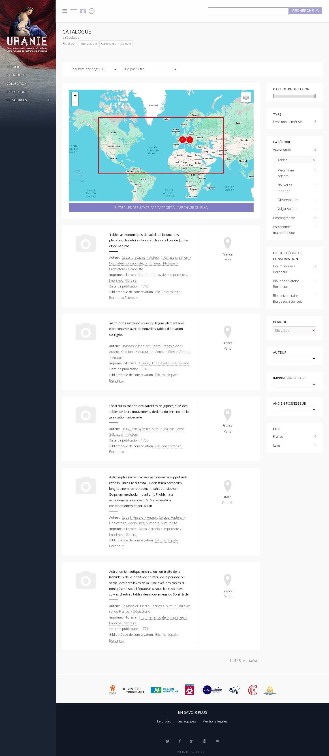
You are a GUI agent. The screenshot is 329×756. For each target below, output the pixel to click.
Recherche (303, 11)
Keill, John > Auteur (134, 351)
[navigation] (28, 409)
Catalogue (16, 75)
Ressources (16, 100)
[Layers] (246, 97)
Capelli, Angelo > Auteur (139, 517)
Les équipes (186, 721)
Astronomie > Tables (115, 44)
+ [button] (75, 95)
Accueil (13, 66)
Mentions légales (215, 721)
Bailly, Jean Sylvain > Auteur (142, 429)
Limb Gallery (192, 752)
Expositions (16, 91)
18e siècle (87, 44)
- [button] (75, 102)
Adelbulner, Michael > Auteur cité (152, 523)
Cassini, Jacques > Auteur (140, 257)
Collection (16, 83)
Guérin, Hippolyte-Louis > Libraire (164, 363)
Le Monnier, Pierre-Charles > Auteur (149, 606)
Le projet (164, 721)
